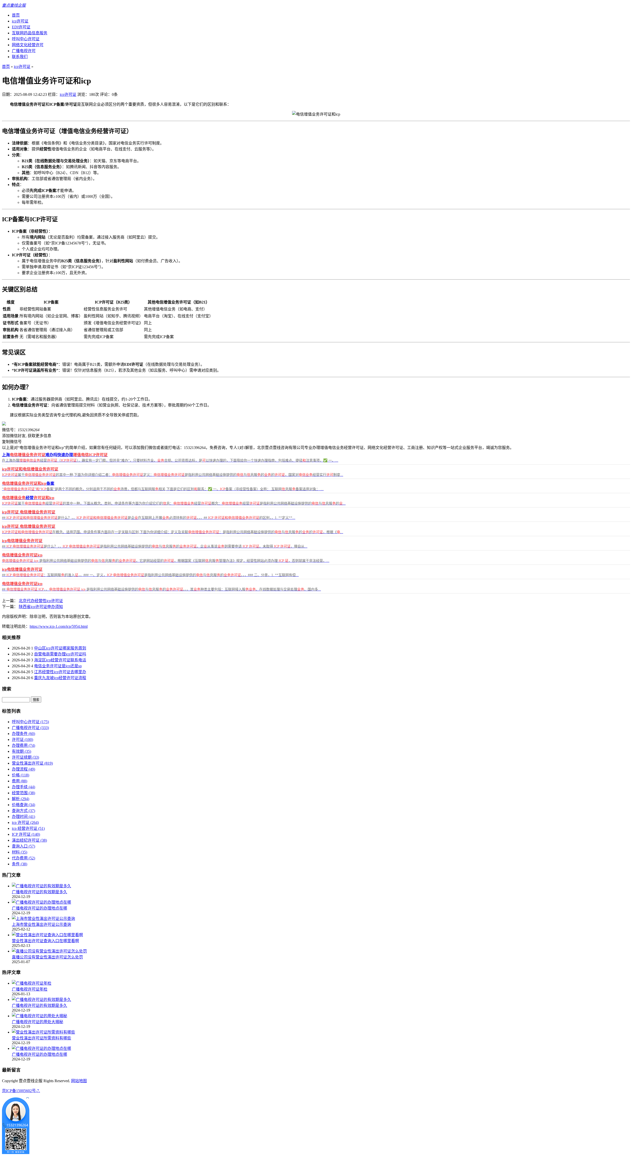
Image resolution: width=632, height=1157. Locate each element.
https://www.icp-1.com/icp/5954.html (59, 626)
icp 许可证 (25, 822)
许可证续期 (25, 757)
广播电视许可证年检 (29, 989)
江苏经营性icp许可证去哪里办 (60, 672)
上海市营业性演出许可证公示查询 (41, 924)
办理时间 (23, 816)
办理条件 (23, 733)
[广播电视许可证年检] (31, 983)
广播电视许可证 (30, 728)
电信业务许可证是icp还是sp (58, 666)
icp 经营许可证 (28, 828)
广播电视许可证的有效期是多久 (39, 892)
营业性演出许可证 (32, 763)
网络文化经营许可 (27, 45)
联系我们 (20, 57)
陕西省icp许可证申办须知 (41, 607)
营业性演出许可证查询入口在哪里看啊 (45, 941)
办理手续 (23, 787)
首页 (16, 15)
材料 (19, 852)
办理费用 (23, 745)
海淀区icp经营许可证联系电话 (60, 660)
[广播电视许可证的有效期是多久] (41, 886)
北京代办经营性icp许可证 (41, 601)
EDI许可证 (21, 27)
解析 (20, 799)
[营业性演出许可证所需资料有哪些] (43, 1032)
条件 (19, 864)
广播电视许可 (24, 51)
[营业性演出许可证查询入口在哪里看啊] (47, 935)
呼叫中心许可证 (26, 39)
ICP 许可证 (26, 834)
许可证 (22, 739)
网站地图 (79, 1081)
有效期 (21, 751)
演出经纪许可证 (29, 840)
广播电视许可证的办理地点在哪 (39, 908)
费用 (19, 781)
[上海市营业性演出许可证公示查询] (43, 918)
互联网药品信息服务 (29, 33)
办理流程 (23, 769)
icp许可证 (20, 21)
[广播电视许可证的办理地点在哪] (41, 902)
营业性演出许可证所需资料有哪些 (41, 1038)
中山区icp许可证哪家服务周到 (60, 648)
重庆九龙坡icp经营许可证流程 (60, 678)
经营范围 (23, 793)
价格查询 (23, 805)
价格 (20, 775)
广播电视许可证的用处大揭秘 (37, 1022)
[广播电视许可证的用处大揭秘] (39, 1016)
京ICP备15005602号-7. (21, 1091)
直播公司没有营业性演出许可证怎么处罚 (47, 957)
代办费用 (23, 858)
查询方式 (23, 811)
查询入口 (23, 846)
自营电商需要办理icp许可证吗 (60, 654)
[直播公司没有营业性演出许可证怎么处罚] (49, 951)
